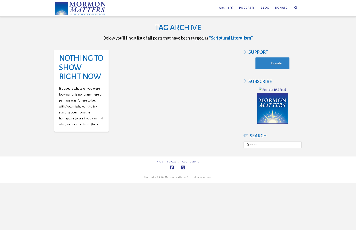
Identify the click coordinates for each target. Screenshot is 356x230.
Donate (276, 63)
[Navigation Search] (296, 8)
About (161, 162)
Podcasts (173, 162)
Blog (184, 162)
